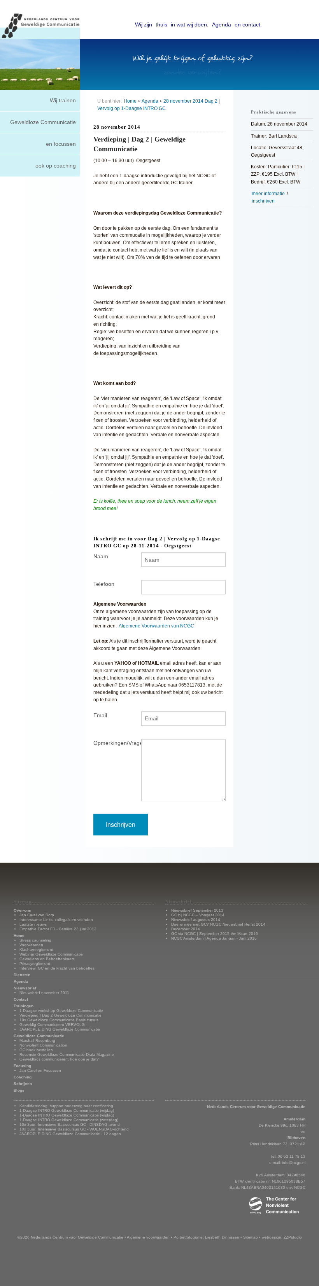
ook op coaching (55, 165)
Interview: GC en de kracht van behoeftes (57, 968)
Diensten (22, 975)
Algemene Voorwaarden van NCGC (156, 625)
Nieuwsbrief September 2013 (197, 910)
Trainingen (23, 1006)
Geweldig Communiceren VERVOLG (52, 1024)
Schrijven (23, 1084)
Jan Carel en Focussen (40, 1070)
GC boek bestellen (36, 1050)
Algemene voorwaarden (148, 1237)
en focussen (61, 144)
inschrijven (263, 201)
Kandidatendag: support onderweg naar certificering (66, 1106)
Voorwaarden (31, 945)
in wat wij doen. (190, 24)
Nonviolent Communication (43, 1045)
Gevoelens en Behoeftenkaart (46, 959)
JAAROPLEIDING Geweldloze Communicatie (59, 1029)
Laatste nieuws (33, 924)
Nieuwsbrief (25, 988)
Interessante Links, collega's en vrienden (56, 919)
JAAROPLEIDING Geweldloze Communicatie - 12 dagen (70, 1134)
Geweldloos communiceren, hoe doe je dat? (59, 1059)
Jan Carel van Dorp (36, 915)
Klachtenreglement (36, 949)
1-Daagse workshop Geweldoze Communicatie (61, 1010)
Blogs (19, 1090)
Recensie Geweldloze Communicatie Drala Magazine (66, 1054)
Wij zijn (143, 24)
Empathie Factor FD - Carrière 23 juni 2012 (57, 929)
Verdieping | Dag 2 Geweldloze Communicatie (60, 1015)
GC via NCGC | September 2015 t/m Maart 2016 (214, 933)
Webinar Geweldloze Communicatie (51, 954)
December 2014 (185, 929)
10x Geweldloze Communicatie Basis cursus (58, 1020)
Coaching (23, 1077)
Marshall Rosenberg (37, 1040)
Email (100, 715)
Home (130, 100)
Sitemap (250, 1237)
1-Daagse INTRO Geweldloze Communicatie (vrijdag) (66, 1110)
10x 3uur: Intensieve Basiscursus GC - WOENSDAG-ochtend (74, 1129)
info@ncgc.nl (293, 1162)
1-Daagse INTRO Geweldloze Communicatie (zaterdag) (68, 1120)
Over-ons (22, 910)
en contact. (248, 24)
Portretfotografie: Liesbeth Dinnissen (206, 1237)
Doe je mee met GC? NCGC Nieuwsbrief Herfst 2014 (218, 924)
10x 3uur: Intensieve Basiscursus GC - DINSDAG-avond (69, 1124)
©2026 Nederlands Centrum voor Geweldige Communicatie (70, 1237)
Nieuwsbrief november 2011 (44, 993)
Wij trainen (63, 100)
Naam (100, 556)
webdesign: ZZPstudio (282, 1237)
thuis (161, 24)
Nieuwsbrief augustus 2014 (195, 919)
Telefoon (103, 584)
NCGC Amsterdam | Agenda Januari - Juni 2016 (214, 938)
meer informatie (268, 193)
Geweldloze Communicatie (43, 122)
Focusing (22, 1066)
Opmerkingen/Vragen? (111, 743)
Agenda (221, 24)
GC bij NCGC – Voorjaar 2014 (197, 915)
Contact (21, 999)
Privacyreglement (34, 963)
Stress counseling (35, 940)
